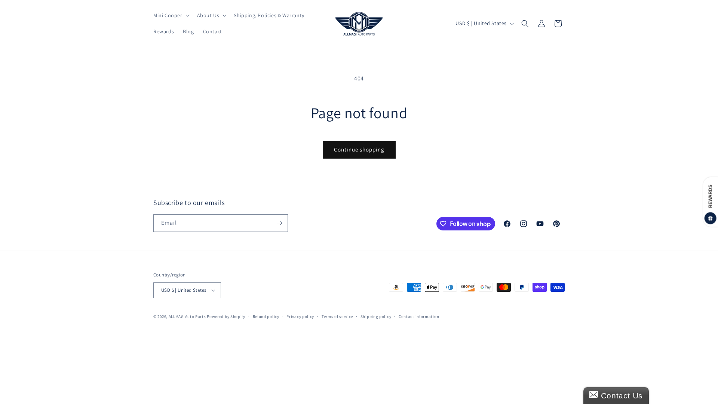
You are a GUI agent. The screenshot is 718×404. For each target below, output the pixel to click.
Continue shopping (359, 149)
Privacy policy (300, 316)
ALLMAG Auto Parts (187, 316)
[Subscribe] (279, 223)
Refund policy (266, 316)
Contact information (419, 316)
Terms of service (337, 316)
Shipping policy (376, 316)
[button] (171, 15)
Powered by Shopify (226, 316)
